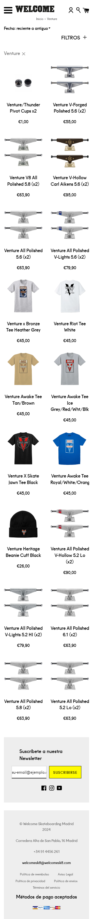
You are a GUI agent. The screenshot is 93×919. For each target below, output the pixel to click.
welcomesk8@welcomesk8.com (46, 862)
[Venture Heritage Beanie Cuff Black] (23, 523)
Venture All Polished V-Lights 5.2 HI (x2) (23, 631)
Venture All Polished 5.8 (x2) (23, 704)
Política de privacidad (30, 881)
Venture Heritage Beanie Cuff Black (23, 551)
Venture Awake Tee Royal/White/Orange (71, 478)
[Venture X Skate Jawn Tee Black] (23, 450)
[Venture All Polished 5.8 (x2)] (23, 676)
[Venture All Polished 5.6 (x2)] (23, 225)
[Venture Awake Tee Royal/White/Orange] (69, 450)
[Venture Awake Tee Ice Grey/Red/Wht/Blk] (69, 371)
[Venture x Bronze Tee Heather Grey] (23, 298)
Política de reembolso (34, 874)
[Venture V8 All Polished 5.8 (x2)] (23, 152)
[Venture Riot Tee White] (69, 298)
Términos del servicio (46, 887)
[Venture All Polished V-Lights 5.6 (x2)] (69, 225)
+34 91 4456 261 (47, 851)
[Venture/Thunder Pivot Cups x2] (23, 79)
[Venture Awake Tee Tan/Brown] (23, 371)
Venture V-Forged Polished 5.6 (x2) (70, 107)
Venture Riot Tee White (70, 326)
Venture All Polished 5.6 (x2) (23, 253)
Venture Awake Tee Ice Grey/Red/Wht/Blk (70, 402)
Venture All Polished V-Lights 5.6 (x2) (70, 253)
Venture (12, 52)
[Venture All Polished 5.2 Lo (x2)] (69, 676)
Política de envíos (66, 881)
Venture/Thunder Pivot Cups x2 (23, 107)
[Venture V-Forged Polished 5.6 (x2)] (69, 79)
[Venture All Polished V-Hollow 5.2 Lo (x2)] (69, 523)
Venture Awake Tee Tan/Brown (23, 399)
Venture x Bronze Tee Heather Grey (23, 326)
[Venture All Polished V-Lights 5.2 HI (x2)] (23, 602)
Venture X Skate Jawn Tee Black (23, 478)
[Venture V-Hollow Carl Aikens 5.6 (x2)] (69, 152)
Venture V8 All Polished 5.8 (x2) (23, 180)
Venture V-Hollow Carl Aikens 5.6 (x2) (70, 180)
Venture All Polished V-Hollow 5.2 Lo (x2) (70, 554)
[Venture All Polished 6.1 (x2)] (69, 602)
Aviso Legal (65, 874)
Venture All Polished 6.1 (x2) (70, 631)
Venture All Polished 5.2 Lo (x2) (70, 704)
